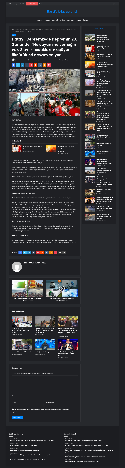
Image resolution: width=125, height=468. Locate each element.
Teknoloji (70, 20)
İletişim (85, 20)
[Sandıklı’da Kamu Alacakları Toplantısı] (90, 137)
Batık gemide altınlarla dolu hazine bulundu (51, 4)
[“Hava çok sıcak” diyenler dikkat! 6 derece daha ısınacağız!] (51, 148)
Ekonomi (55, 20)
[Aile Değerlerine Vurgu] (45, 344)
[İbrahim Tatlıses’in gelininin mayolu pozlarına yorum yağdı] (68, 344)
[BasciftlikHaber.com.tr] (62, 11)
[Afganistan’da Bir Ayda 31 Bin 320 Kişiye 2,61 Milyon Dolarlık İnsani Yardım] (45, 321)
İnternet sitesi (50, 402)
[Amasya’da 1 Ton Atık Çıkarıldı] (22, 344)
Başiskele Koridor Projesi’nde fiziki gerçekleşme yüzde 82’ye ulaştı (102, 38)
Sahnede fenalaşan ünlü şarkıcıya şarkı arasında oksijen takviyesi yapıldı (104, 199)
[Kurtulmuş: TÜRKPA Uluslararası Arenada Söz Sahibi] (22, 321)
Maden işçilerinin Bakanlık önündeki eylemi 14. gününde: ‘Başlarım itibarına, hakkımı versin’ (67, 331)
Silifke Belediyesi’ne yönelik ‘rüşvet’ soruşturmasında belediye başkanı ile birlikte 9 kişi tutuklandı (104, 181)
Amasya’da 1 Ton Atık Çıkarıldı (22, 352)
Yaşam (79, 20)
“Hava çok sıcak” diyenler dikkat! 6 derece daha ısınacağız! (66, 149)
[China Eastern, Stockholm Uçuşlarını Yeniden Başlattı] (90, 170)
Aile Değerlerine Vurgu (42, 352)
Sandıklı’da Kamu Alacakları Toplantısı (103, 136)
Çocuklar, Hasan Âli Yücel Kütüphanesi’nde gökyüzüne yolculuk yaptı (104, 127)
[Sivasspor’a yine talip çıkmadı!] (90, 192)
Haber (47, 20)
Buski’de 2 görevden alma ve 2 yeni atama (103, 47)
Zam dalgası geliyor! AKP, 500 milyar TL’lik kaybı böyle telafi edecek (103, 82)
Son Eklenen (99, 28)
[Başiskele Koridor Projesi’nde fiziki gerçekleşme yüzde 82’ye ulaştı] (90, 37)
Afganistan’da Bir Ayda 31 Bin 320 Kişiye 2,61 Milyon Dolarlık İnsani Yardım (44, 330)
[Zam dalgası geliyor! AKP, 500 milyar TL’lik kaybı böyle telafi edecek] (90, 82)
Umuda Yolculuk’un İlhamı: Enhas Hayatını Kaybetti (103, 216)
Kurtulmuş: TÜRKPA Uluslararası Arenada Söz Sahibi (20, 330)
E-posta (14, 402)
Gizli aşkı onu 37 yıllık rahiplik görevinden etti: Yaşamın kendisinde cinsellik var (104, 104)
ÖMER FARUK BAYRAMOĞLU (22, 60)
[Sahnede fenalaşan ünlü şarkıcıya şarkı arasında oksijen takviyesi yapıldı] (90, 200)
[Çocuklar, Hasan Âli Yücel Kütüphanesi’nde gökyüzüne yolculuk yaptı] (90, 127)
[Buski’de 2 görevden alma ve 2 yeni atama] (17, 148)
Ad (13, 395)
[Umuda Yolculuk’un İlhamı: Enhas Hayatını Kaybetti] (90, 217)
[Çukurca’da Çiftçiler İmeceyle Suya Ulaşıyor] (90, 209)
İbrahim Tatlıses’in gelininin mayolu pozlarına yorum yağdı (67, 353)
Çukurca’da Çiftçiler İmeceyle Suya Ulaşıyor (104, 207)
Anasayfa (40, 20)
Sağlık (62, 20)
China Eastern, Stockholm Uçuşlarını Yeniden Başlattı (103, 170)
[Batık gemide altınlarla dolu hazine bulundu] (90, 56)
